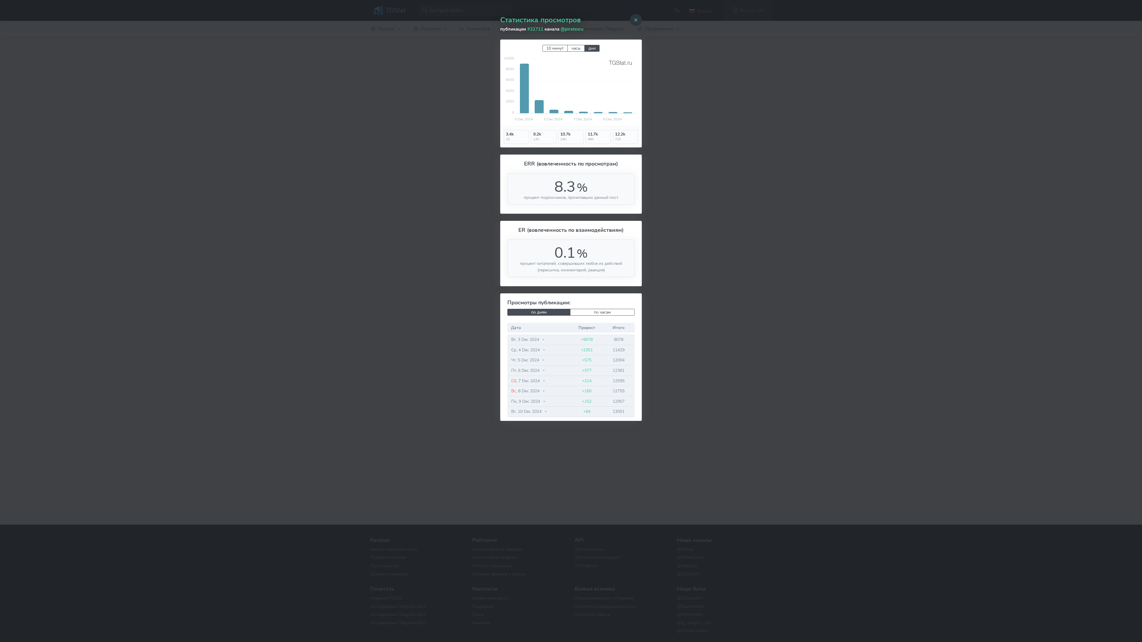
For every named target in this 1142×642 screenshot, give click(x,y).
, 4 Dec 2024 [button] (526, 350)
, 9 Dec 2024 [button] (526, 401)
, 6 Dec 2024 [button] (526, 370)
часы (576, 48)
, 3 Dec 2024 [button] (525, 339)
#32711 (535, 29)
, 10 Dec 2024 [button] (527, 411)
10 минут (555, 48)
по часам (602, 312)
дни (592, 48)
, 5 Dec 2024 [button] (525, 360)
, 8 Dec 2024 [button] (526, 391)
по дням (539, 312)
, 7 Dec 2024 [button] (526, 381)
